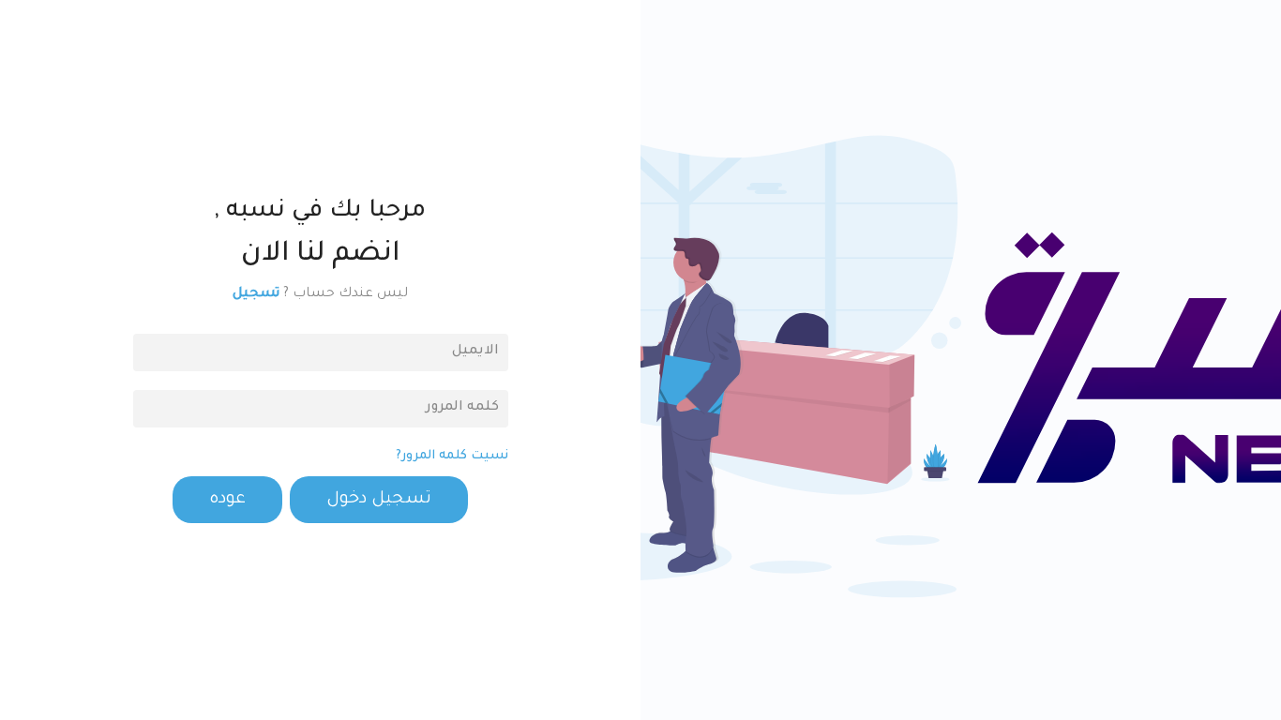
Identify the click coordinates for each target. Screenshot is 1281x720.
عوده (227, 499)
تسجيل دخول (378, 499)
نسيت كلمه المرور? (452, 456)
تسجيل (256, 294)
